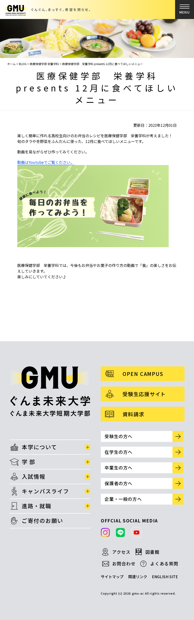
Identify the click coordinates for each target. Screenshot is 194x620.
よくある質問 (164, 563)
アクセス (121, 552)
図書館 (152, 552)
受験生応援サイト (144, 394)
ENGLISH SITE (165, 576)
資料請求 (133, 414)
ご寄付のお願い (42, 520)
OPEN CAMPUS (143, 373)
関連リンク (137, 576)
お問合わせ (123, 563)
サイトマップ (112, 576)
